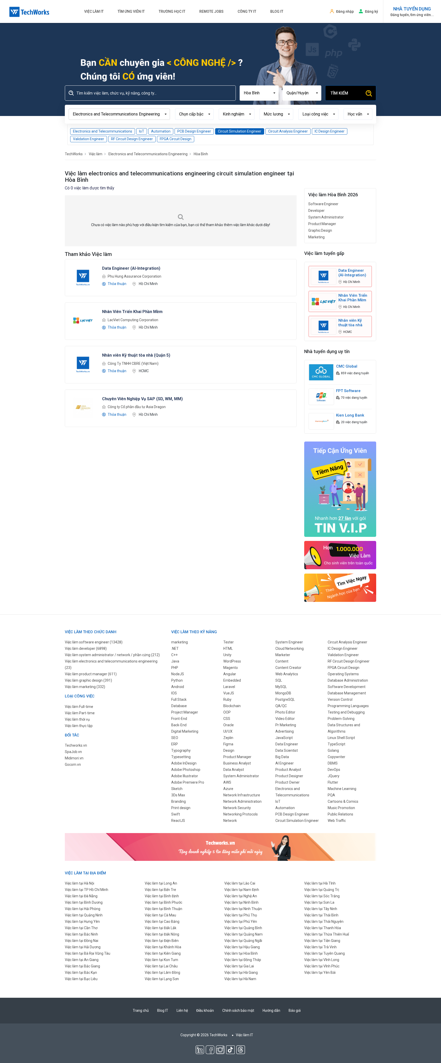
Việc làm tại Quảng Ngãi (243, 941)
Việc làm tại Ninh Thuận (243, 909)
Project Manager (184, 712)
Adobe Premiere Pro (187, 782)
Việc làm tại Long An (161, 883)
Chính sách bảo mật (238, 1010)
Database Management (347, 693)
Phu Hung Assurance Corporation (134, 276)
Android (177, 687)
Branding (178, 801)
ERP (174, 744)
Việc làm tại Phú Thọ (240, 915)
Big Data (282, 757)
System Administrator (326, 217)
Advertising (284, 731)
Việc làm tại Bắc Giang (82, 966)
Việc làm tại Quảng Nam (243, 934)
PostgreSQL (285, 699)
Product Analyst (288, 770)
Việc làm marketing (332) (85, 687)
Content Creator (288, 668)
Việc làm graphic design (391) (88, 680)
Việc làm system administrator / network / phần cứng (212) (112, 655)
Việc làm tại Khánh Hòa (163, 947)
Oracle (228, 725)
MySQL (281, 687)
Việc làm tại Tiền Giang (322, 941)
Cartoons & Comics (343, 801)
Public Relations (340, 814)
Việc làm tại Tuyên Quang (324, 953)
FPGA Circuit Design (175, 139)
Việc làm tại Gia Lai (239, 966)
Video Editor (285, 719)
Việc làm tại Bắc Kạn (81, 972)
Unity (227, 655)
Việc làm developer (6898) (86, 648)
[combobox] (259, 93)
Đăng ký (371, 11)
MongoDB (283, 693)
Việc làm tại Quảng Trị (321, 890)
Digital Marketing (184, 731)
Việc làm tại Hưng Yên (82, 921)
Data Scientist (286, 750)
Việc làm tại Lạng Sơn (162, 979)
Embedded (232, 680)
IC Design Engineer (330, 131)
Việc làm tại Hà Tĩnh (320, 883)
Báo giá (295, 1010)
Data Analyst (233, 770)
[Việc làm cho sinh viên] (340, 555)
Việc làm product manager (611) (91, 674)
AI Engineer (284, 763)
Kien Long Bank (350, 415)
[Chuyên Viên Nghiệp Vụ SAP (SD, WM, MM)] (83, 407)
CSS (226, 719)
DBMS (333, 763)
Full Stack (179, 699)
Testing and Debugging (346, 712)
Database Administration (348, 680)
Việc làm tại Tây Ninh (320, 909)
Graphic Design (320, 230)
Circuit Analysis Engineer (288, 131)
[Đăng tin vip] (340, 489)
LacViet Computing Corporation (133, 320)
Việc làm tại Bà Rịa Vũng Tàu (87, 953)
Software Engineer (323, 204)
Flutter (333, 782)
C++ (174, 655)
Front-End (179, 719)
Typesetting (181, 757)
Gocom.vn (73, 764)
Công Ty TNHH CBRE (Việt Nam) (133, 363)
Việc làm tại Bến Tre (160, 890)
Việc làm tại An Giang (82, 960)
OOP (227, 712)
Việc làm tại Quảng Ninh (84, 915)
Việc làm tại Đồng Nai (81, 941)
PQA (331, 795)
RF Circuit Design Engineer (132, 139)
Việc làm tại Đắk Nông (162, 934)
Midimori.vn (74, 758)
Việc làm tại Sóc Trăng (322, 896)
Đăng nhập (345, 11)
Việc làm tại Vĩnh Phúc (321, 966)
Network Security (237, 808)
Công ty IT (247, 11)
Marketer (282, 655)
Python (177, 680)
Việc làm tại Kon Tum (161, 960)
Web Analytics (286, 674)
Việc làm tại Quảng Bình (243, 928)
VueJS (228, 693)
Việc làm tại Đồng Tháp (242, 960)
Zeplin (228, 738)
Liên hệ (182, 1010)
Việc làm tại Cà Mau (160, 915)
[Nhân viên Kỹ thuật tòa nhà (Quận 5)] (83, 364)
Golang (333, 750)
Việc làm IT (94, 11)
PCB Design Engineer (194, 131)
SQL (278, 680)
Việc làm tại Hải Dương (83, 947)
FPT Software (348, 390)
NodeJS (177, 674)
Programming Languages (348, 706)
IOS (174, 693)
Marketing (316, 237)
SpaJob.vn (73, 752)
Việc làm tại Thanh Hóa (322, 928)
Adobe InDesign (184, 763)
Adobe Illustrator (184, 776)
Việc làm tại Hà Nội (79, 883)
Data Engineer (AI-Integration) (352, 272)
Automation (160, 131)
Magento (230, 668)
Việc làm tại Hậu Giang (242, 947)
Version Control (340, 699)
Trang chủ (141, 1010)
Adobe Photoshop (185, 770)
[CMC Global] (321, 372)
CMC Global (346, 366)
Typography (181, 750)
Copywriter (336, 757)
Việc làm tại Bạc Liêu (81, 979)
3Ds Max (178, 795)
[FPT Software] (321, 397)
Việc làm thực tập (79, 726)
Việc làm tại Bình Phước (163, 902)
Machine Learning (342, 789)
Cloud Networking (289, 648)
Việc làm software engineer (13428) (93, 642)
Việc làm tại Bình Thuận (163, 909)
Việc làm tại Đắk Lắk (160, 928)
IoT (141, 131)
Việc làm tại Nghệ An (240, 896)
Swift (175, 814)
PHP (174, 668)
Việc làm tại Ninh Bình (241, 902)
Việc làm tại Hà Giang (241, 972)
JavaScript (284, 738)
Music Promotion (341, 808)
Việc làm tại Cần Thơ (81, 928)
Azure (228, 789)
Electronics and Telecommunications (102, 131)
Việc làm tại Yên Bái (320, 972)
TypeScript (336, 744)
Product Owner (287, 782)
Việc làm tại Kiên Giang (163, 953)
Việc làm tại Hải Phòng (82, 909)
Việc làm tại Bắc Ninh (81, 934)
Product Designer (289, 776)
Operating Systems (343, 674)
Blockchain (232, 706)
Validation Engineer (88, 139)
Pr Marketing (285, 725)
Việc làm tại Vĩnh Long (321, 960)
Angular (229, 674)
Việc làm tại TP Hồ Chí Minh (86, 890)
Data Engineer (286, 744)
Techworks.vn (76, 745)
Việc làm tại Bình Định (162, 896)
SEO (174, 738)
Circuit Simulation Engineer (239, 131)
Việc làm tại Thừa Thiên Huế (326, 934)
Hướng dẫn (271, 1010)
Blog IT (276, 11)
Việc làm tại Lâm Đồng (162, 972)
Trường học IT (172, 11)
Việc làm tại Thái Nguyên (324, 921)
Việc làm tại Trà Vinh (320, 947)
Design (228, 750)
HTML (228, 648)
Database (179, 706)
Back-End (179, 725)
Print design (180, 808)
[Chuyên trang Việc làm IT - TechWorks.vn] (29, 11)
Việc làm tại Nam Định (241, 890)
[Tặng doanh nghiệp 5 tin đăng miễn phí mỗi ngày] (220, 847)
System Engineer (289, 642)
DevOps (334, 770)
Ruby (227, 699)
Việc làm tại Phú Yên (240, 921)
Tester (228, 642)
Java (175, 661)
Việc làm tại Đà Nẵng (81, 896)
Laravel (229, 687)
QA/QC (281, 706)
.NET (175, 648)
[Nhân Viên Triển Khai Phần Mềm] (83, 320)
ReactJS (178, 821)
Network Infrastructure (241, 795)
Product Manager (322, 224)
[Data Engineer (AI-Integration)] (83, 277)
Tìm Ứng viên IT (131, 11)
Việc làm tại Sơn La (319, 902)
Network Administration (242, 801)
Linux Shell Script (341, 738)
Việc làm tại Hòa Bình (241, 953)
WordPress (232, 661)
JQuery (333, 776)
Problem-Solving (341, 719)
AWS (227, 782)
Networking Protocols (240, 814)
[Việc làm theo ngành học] (340, 587)
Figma (228, 744)
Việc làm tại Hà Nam (240, 979)
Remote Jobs (211, 11)
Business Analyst (237, 763)
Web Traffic (337, 821)
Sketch (176, 789)
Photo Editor (285, 712)
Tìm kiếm (339, 93)
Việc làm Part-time (80, 713)
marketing (179, 642)
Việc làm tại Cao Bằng (162, 921)
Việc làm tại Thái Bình (321, 915)
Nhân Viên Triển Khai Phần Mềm (352, 297)
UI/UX (227, 731)
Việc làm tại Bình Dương (84, 902)
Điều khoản (205, 1010)
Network (230, 821)
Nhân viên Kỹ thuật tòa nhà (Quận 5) (350, 322)
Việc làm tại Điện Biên (162, 941)
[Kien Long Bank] (321, 421)
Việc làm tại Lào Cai (239, 883)
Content (281, 661)
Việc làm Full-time (79, 707)
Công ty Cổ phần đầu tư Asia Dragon (137, 407)
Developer (316, 211)
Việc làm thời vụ (77, 719)
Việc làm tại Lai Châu (161, 966)
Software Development (346, 687)
